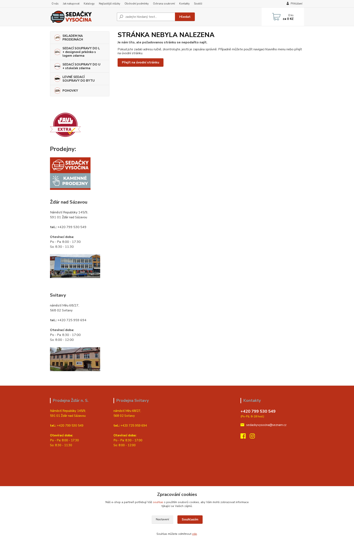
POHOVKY (70, 91)
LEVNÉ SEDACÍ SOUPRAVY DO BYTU (78, 79)
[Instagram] (254, 437)
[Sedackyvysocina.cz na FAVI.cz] (65, 124)
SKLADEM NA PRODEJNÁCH (72, 38)
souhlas (158, 502)
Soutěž (198, 4)
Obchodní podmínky (137, 4)
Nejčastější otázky (109, 4)
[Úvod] (81, 16)
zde (194, 534)
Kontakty (184, 4)
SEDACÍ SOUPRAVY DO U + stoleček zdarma (81, 66)
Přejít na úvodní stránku (140, 62)
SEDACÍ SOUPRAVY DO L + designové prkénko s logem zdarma (81, 52)
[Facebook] (245, 437)
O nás (55, 4)
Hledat (185, 17)
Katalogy (89, 4)
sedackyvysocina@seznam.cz (266, 425)
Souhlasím (190, 519)
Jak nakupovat (71, 4)
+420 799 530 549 (258, 411)
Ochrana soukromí (164, 4)
